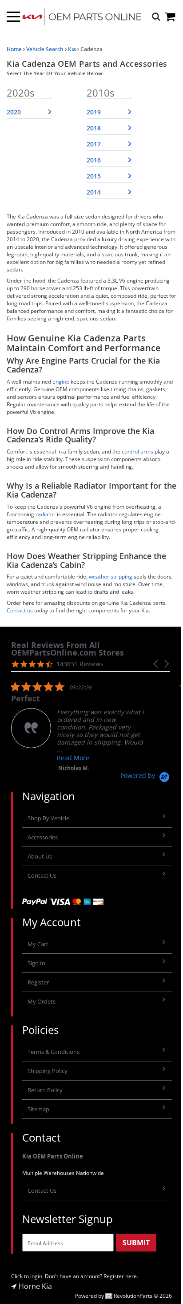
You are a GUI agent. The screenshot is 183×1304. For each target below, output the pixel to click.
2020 (14, 112)
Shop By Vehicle (48, 818)
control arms (137, 451)
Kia (72, 49)
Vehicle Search (45, 49)
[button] (156, 664)
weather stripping (110, 576)
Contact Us (42, 875)
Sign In (36, 963)
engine (60, 381)
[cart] (170, 16)
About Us (40, 856)
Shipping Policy (48, 1071)
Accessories (43, 837)
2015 (94, 176)
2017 (94, 144)
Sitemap (38, 1109)
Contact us (20, 610)
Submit (136, 1242)
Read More (73, 757)
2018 (94, 128)
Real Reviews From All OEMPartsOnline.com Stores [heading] (67, 648)
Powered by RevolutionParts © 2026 (123, 1296)
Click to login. (27, 1276)
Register (38, 982)
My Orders (42, 1001)
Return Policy (45, 1090)
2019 (94, 112)
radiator (46, 514)
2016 (94, 160)
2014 (94, 192)
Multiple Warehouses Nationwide (63, 1173)
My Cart (38, 944)
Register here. (120, 1276)
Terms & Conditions (54, 1052)
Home (14, 49)
